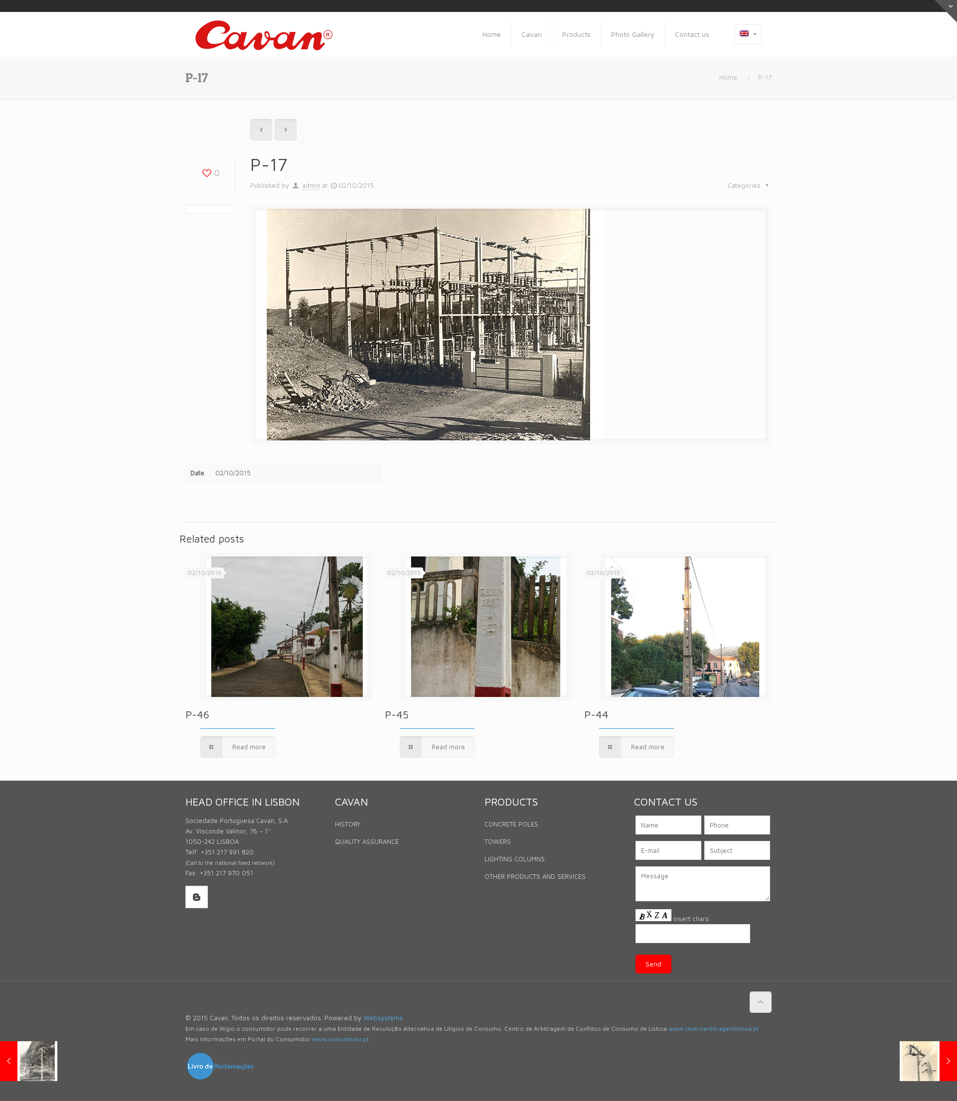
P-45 (397, 714)
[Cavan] (263, 34)
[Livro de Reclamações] (220, 1078)
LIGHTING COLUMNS (514, 859)
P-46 (197, 714)
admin (311, 185)
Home (728, 77)
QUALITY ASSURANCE (367, 841)
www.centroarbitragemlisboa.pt (713, 1028)
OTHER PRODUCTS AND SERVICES (535, 876)
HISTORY (347, 824)
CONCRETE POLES (511, 824)
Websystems (383, 1018)
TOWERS (497, 841)
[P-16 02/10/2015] (28, 1061)
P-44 (596, 714)
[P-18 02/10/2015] (928, 1061)
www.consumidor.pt (340, 1039)
